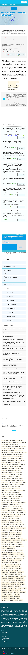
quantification (17, 462)
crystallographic (4, 512)
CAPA (24, 482)
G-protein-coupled (19, 456)
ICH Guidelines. (4, 590)
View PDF (11, 54)
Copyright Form (9, 273)
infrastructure (17, 476)
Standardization (4, 520)
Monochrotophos (5, 498)
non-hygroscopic (12, 504)
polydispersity (10, 570)
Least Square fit (4, 594)
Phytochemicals (17, 596)
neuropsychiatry (4, 554)
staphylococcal (4, 486)
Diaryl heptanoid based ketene (13, 85)
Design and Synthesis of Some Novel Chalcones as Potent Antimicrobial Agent (13, 153)
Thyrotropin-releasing (11, 454)
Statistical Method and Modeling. (7, 596)
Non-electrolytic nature (6, 510)
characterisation (23, 576)
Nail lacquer (16, 592)
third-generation (21, 448)
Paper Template (8, 270)
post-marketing (4, 476)
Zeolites (17, 512)
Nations (23, 556)
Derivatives (4, 460)
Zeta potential (13, 582)
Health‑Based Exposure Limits (7, 564)
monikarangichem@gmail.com (11, 39)
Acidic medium (18, 528)
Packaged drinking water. (12, 448)
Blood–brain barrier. (20, 584)
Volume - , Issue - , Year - (14, 51)
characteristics (4, 458)
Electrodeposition (5, 532)
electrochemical (18, 532)
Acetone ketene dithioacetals (13, 82)
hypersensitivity (4, 546)
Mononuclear (15, 508)
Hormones (21, 458)
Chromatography (4, 496)
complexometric (19, 440)
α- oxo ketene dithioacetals (13, 87)
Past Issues (4, 636)
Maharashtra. (22, 514)
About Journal (5, 4)
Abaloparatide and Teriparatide (7, 588)
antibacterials (21, 484)
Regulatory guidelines (5, 584)
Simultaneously (11, 560)
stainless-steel (4, 536)
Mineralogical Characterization (7, 514)
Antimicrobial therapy (11, 548)
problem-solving (4, 472)
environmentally (4, 450)
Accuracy (19, 588)
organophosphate (18, 494)
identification (11, 494)
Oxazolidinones (4, 490)
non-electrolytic (19, 504)
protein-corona (4, 570)
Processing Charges (9, 281)
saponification (14, 524)
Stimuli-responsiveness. (18, 530)
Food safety (19, 466)
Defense (16, 600)
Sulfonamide (4, 548)
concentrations (12, 440)
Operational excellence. (13, 484)
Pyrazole (21, 508)
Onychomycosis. (23, 592)
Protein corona (13, 584)
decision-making (21, 460)
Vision (9, 556)
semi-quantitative (12, 512)
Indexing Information (10, 284)
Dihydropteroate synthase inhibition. (8, 552)
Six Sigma (20, 478)
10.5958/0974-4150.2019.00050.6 (11, 135)
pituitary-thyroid (4, 456)
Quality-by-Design (12, 474)
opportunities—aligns (19, 468)
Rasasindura (12, 522)
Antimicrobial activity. (20, 510)
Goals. (14, 558)
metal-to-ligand (4, 506)
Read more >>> (23, 254)
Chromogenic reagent (5, 502)
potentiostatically (18, 536)
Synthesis (10, 508)
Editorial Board (17, 648)
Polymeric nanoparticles (20, 580)
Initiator (24, 528)
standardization (18, 520)
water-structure (17, 452)
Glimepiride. (4, 454)
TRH (16, 458)
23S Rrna (19, 490)
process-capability (12, 472)
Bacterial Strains (4, 600)
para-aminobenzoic (11, 542)
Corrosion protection (16, 540)
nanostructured (11, 568)
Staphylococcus (4, 508)
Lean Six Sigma (4, 480)
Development (9, 558)
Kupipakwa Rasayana (5, 522)
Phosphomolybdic (5, 494)
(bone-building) (4, 586)
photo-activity (20, 538)
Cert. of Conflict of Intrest (11, 277)
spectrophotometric (5, 440)
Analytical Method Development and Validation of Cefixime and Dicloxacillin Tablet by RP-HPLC (12, 143)
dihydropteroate (18, 542)
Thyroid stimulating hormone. (12, 460)
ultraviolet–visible (5, 572)
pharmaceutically (12, 598)
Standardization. (18, 522)
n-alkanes (10, 594)
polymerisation (4, 526)
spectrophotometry (16, 442)
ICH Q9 (13, 482)
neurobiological (11, 456)
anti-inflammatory (19, 544)
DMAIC (9, 480)
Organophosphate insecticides (14, 498)
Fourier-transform (12, 572)
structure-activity (5, 544)
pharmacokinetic (4, 488)
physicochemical (4, 568)
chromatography (19, 450)
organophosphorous (18, 496)
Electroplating (11, 532)
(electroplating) (19, 534)
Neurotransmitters (12, 554)
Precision (24, 588)
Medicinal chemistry (19, 550)
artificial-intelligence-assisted (13, 576)
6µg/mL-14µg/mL (18, 586)
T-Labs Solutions (10, 653)
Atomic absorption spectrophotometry (18, 446)
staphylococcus (11, 486)
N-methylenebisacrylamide (6, 524)
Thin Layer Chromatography (15, 500)
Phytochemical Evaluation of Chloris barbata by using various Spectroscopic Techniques (14, 129)
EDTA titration (4, 448)
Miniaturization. (4, 468)
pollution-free (17, 518)
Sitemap (23, 648)
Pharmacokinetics (8, 492)
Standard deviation (16, 594)
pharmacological (11, 546)
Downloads (4, 639)
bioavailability (17, 486)
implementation (11, 476)
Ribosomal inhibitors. (15, 492)
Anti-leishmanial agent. (12, 89)
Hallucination (14, 556)
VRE (2, 492)
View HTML (21, 54)
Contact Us (12, 4)
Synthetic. (21, 600)
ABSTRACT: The (11, 590)
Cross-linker (13, 528)
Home (3, 648)
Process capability (5, 484)
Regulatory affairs (5, 482)
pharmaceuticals (11, 526)
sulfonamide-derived (19, 546)
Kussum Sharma (9, 37)
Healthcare (4, 466)
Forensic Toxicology (5, 500)
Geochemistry (16, 514)
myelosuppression (12, 488)
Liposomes (3, 580)
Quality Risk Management (6, 566)
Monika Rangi (15, 37)
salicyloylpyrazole (5, 504)
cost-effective (23, 442)
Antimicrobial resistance (13, 490)
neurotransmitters (19, 552)
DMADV (13, 480)
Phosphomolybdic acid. (22, 502)
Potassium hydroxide (12, 83)
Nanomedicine (4, 578)
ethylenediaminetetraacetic (6, 442)
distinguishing (11, 496)
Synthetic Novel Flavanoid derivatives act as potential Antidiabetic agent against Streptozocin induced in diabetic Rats (13, 212)
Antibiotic (17, 598)
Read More (21, 137)
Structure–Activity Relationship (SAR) (8, 550)
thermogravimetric (18, 526)
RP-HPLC (15, 588)
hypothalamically (19, 454)
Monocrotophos (13, 502)
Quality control (10, 578)
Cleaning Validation (5, 562)
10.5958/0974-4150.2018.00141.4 (11, 218)
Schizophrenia (4, 556)
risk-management (5, 560)
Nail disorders (10, 592)
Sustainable (4, 558)
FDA (10, 482)
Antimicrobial (11, 600)
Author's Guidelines (10, 266)
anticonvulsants (12, 544)
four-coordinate (18, 506)
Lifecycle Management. (16, 566)
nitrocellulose (4, 592)
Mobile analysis (15, 464)
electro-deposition (5, 538)
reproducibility (10, 518)
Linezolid (18, 488)
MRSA (24, 490)
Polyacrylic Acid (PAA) (5, 528)
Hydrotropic (24, 452)
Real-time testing (22, 464)
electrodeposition (5, 534)
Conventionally (4, 516)
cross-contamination (20, 558)
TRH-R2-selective (11, 458)
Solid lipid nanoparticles (11, 580)
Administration (11, 470)
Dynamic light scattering (6, 582)
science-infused (18, 560)
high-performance (12, 450)
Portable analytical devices (6, 464)
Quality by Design (19, 482)
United (19, 556)
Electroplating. (23, 540)
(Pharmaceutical (19, 472)
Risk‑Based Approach (17, 564)
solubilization (11, 452)
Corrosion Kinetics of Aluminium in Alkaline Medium (13, 179)
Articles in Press (5, 638)
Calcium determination (14, 444)
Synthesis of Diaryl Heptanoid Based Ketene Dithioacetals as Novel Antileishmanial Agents (14, 189)
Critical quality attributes (19, 578)
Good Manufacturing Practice (15, 562)
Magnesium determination (6, 446)
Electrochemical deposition (6, 540)
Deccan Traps (22, 512)
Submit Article (5, 635)
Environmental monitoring (11, 466)
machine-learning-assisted (6, 478)
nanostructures (18, 568)
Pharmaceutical (4, 462)
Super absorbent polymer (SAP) (7, 530)
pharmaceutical (11, 462)
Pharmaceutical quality (20, 480)
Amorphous (13, 510)
